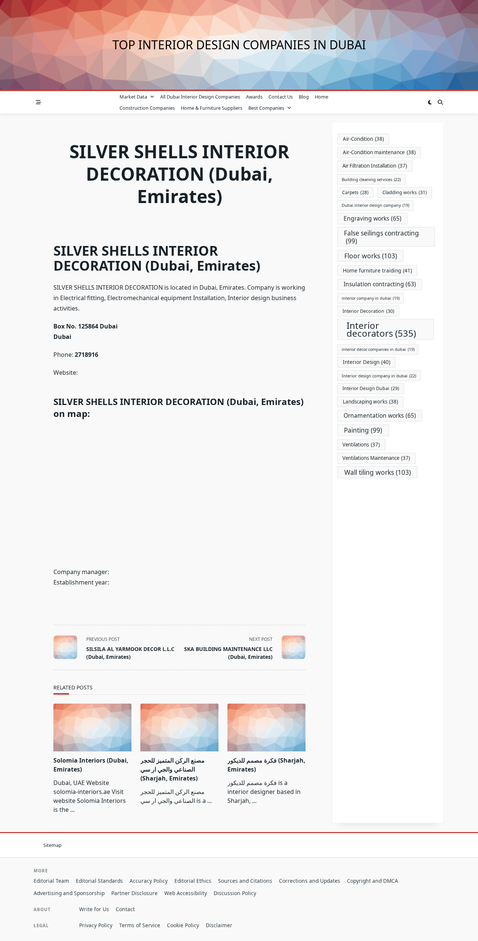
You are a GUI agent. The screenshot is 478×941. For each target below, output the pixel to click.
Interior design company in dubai (379, 375)
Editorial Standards (99, 880)
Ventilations (361, 444)
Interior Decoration (368, 311)
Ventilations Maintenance (376, 458)
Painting (363, 430)
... (72, 810)
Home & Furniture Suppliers (211, 108)
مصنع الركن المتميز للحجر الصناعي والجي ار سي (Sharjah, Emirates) (172, 769)
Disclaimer (219, 925)
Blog (304, 96)
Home (321, 96)
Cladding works (404, 192)
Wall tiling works (377, 472)
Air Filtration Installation (374, 165)
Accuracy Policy (149, 880)
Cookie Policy (183, 925)
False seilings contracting (381, 237)
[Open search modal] (440, 102)
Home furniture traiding (377, 270)
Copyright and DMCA (372, 880)
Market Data (133, 96)
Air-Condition (363, 138)
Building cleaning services (371, 179)
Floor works (370, 255)
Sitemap (52, 845)
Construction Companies (147, 108)
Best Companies (266, 108)
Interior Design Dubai (370, 388)
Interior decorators (381, 329)
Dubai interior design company (375, 205)
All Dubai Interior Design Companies (200, 96)
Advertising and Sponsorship (69, 893)
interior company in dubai (371, 298)
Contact (125, 909)
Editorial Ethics (192, 880)
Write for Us (94, 909)
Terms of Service (139, 925)
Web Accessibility (185, 893)
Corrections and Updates (309, 880)
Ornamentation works (380, 415)
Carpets (355, 192)
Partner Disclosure (134, 893)
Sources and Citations (245, 880)
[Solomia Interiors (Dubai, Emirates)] (92, 727)
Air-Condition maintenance (379, 152)
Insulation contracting (380, 284)
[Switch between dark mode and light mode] (429, 102)
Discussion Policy (235, 893)
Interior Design (366, 362)
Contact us (281, 96)
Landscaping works (370, 401)
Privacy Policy (95, 925)
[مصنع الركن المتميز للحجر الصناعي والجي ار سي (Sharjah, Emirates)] (179, 727)
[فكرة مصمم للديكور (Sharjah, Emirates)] (266, 727)
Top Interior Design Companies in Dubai (239, 45)
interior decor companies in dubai (378, 349)
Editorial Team (51, 880)
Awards (254, 96)
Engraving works (372, 218)
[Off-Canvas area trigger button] (38, 102)
